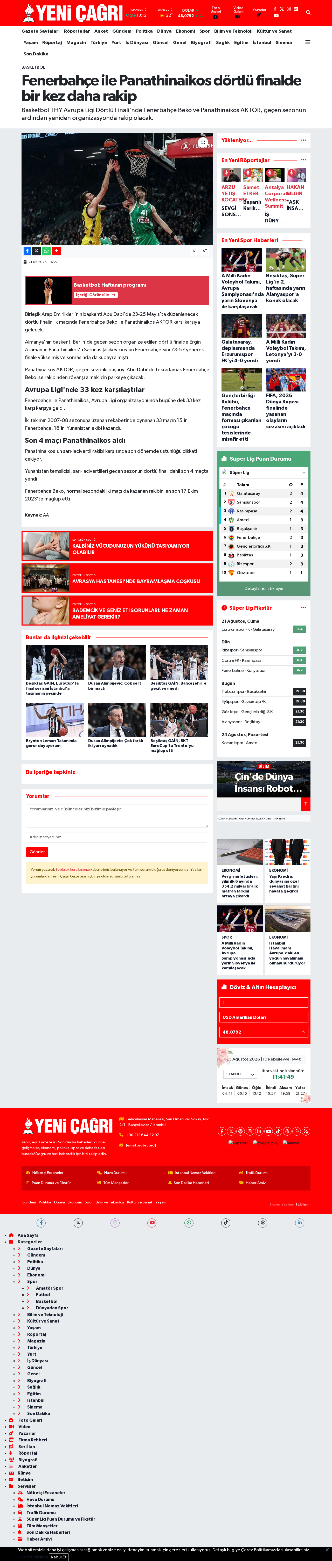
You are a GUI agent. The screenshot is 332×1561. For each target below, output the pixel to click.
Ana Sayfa (28, 1235)
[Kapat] (329, 1550)
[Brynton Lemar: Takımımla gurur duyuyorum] (55, 720)
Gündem (122, 31)
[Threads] (287, 1131)
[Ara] (308, 13)
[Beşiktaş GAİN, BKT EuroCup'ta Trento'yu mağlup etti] (179, 720)
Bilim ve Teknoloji (233, 31)
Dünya (164, 31)
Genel (179, 42)
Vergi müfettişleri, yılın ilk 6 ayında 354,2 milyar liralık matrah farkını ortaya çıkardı (240, 886)
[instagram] (115, 1223)
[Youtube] (268, 1131)
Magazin (76, 42)
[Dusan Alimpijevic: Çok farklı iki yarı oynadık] (117, 720)
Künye (24, 1473)
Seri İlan (26, 1446)
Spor (204, 31)
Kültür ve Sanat (274, 31)
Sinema (284, 42)
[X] (231, 1131)
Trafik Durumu (256, 1173)
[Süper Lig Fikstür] (303, 608)
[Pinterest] (240, 1131)
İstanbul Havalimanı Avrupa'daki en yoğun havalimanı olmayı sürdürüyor (287, 953)
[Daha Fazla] (56, 251)
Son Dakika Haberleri (191, 1183)
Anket (101, 31)
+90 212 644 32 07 (142, 1135)
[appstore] (238, 1143)
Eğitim (241, 42)
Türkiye (99, 42)
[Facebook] (222, 1131)
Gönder (37, 852)
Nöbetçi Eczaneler (48, 1173)
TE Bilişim (302, 1204)
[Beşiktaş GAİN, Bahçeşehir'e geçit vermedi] (179, 662)
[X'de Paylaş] (36, 251)
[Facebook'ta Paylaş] (27, 251)
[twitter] (78, 1223)
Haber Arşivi (256, 1183)
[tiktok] (225, 1223)
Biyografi (201, 42)
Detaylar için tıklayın (264, 588)
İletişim (25, 1479)
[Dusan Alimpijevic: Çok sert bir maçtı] (117, 662)
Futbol (42, 1295)
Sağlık (223, 42)
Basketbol (33, 67)
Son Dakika (36, 54)
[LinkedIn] (259, 1131)
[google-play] (266, 1143)
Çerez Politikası (33, 1557)
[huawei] (291, 1143)
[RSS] (306, 1131)
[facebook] (41, 1223)
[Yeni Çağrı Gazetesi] (73, 13)
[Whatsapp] (296, 1131)
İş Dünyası (137, 42)
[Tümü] (303, 140)
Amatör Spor (49, 1288)
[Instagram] (250, 1131)
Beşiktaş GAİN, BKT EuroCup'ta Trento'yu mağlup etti (171, 746)
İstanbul (262, 42)
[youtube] (151, 1223)
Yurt (116, 42)
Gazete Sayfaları (41, 31)
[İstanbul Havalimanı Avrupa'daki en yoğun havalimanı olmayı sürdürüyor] (287, 918)
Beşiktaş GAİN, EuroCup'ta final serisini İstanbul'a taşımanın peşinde (52, 688)
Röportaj (52, 42)
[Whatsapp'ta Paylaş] (46, 251)
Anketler (27, 1466)
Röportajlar (77, 31)
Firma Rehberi (32, 1440)
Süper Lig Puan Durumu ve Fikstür (60, 1519)
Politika (144, 31)
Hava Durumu (115, 1173)
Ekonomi (185, 31)
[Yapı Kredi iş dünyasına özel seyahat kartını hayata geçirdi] (287, 852)
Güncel (161, 42)
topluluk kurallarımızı (73, 870)
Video (24, 1427)
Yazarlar (27, 1433)
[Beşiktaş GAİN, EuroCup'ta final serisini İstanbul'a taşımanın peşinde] (55, 662)
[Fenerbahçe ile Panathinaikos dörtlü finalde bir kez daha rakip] (117, 189)
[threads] (262, 1223)
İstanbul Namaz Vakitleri (195, 1173)
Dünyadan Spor (51, 1308)
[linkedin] (299, 1223)
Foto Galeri (30, 1420)
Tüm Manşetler (116, 1183)
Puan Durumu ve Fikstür (51, 1183)
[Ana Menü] (307, 42)
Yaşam (31, 42)
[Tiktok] (278, 1131)
